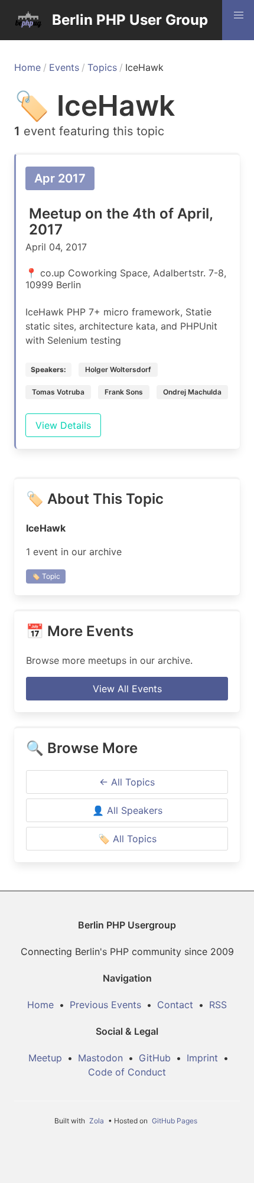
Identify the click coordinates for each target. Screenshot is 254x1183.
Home (27, 67)
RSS (218, 1005)
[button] (238, 15)
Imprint (202, 1058)
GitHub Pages (174, 1120)
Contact (175, 1005)
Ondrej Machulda (192, 391)
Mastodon (100, 1058)
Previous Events (105, 1005)
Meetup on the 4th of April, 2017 (121, 221)
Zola (96, 1120)
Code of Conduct (127, 1072)
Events (64, 67)
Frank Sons (124, 391)
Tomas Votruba (58, 391)
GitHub (155, 1058)
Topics (102, 67)
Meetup (45, 1058)
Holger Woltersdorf (118, 369)
